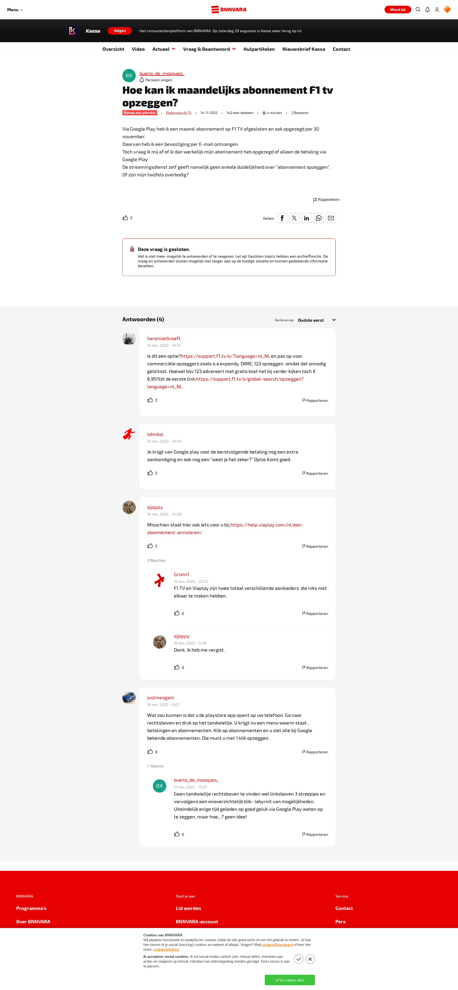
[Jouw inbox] (427, 9)
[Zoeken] (418, 9)
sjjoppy (155, 507)
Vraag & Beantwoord (206, 49)
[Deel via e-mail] (331, 218)
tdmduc (155, 434)
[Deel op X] (294, 218)
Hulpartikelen (259, 49)
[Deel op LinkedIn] (306, 218)
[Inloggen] (437, 9)
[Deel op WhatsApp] (318, 218)
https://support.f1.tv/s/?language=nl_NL (225, 356)
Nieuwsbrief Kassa (303, 49)
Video (138, 49)
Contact (341, 49)
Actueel (161, 49)
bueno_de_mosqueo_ (196, 780)
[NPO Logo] (447, 10)
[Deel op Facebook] (282, 218)
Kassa (93, 31)
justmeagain (160, 697)
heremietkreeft (164, 338)
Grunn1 (181, 574)
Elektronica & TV (179, 113)
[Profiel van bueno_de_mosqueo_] (129, 76)
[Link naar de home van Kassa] (72, 30)
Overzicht (113, 49)
